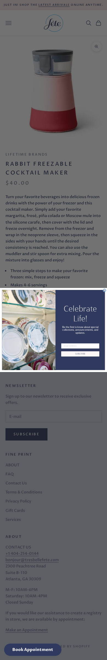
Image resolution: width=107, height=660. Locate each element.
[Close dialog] (104, 290)
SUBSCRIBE (80, 354)
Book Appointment (32, 649)
